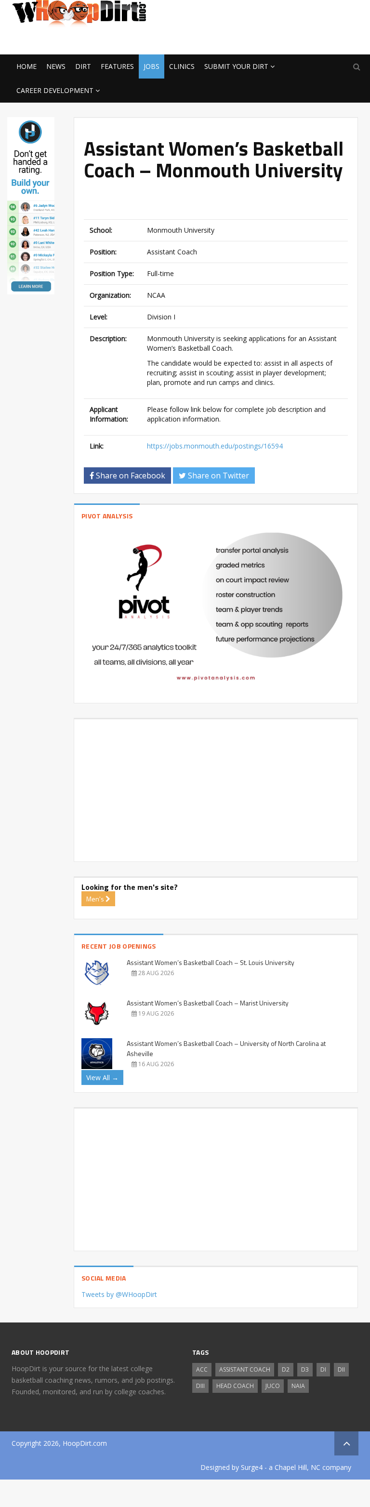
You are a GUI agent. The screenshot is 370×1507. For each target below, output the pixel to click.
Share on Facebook (129, 475)
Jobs (151, 66)
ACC (202, 1369)
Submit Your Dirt (236, 66)
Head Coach (235, 1386)
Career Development (54, 90)
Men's (96, 899)
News (56, 66)
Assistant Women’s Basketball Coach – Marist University (208, 1003)
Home (26, 66)
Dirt (83, 66)
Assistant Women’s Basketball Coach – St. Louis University (210, 962)
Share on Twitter (217, 475)
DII (341, 1369)
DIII (200, 1386)
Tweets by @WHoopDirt (119, 1294)
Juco (272, 1386)
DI (323, 1369)
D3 (305, 1369)
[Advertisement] (281, 39)
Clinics (182, 66)
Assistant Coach (244, 1369)
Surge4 (252, 1467)
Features (117, 66)
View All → (102, 1077)
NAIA (298, 1386)
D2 (286, 1369)
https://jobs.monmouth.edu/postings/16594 (215, 445)
